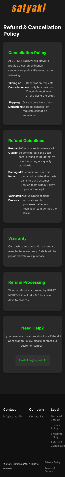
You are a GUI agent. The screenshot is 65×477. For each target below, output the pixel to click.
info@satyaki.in (12, 416)
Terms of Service (56, 418)
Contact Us (36, 416)
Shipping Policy (56, 435)
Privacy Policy (55, 426)
